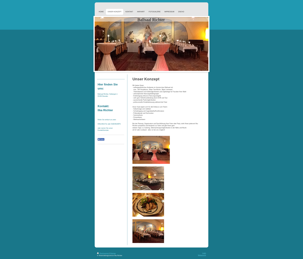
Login (204, 253)
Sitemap (113, 253)
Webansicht (202, 255)
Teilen (102, 139)
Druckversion (104, 253)
